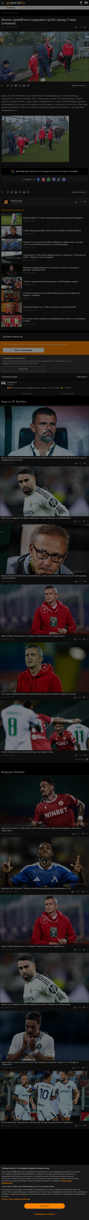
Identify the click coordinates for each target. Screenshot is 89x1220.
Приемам (44, 1206)
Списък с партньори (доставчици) (16, 1199)
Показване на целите (44, 1214)
